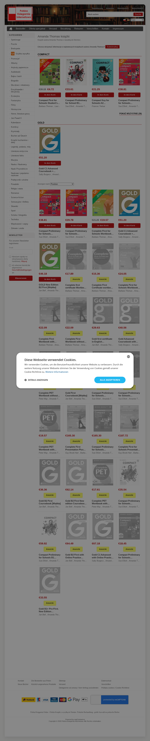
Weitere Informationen (56, 371)
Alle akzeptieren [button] (110, 379)
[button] (36, 380)
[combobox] (128, 356)
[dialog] (75, 370)
